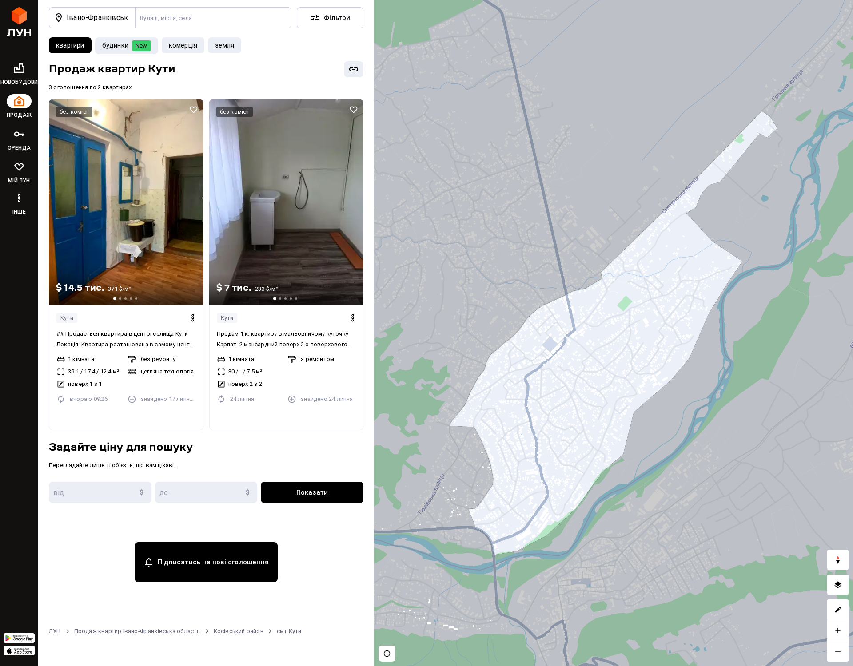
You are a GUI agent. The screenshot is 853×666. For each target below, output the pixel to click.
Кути (66, 317)
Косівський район (238, 631)
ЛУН (55, 631)
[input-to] (206, 492)
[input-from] (100, 492)
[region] (613, 333)
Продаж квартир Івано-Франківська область (137, 631)
